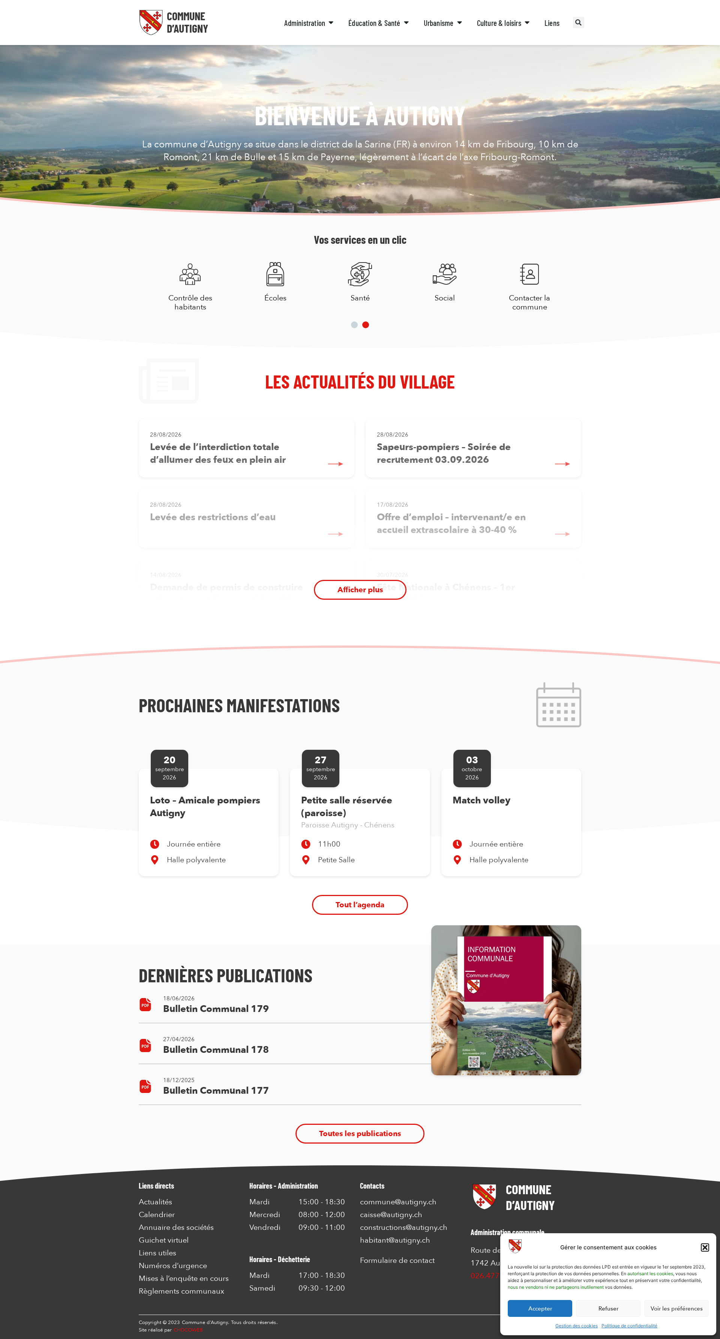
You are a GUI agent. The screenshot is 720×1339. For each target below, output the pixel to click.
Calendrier (157, 1214)
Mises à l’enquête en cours (184, 1278)
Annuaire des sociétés (176, 1227)
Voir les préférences (677, 1308)
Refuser (608, 1308)
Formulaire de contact (397, 1260)
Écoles (275, 298)
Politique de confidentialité (629, 1325)
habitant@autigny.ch (395, 1240)
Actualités (155, 1202)
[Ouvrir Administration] (331, 23)
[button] (705, 1247)
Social (445, 298)
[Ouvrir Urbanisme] (460, 23)
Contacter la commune (529, 302)
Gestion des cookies (576, 1325)
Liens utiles (157, 1253)
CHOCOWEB (188, 1330)
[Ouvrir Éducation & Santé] (406, 23)
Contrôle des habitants (190, 302)
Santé (359, 298)
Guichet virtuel (164, 1240)
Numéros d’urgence (173, 1265)
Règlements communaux (181, 1291)
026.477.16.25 (496, 1276)
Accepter (540, 1308)
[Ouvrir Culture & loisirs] (527, 23)
